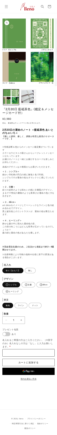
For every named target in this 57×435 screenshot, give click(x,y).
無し (30, 270)
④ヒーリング (12, 291)
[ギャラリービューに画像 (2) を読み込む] (28, 97)
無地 (8, 305)
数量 (6, 313)
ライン (21, 305)
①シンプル (11, 284)
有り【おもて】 (13, 270)
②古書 (28, 284)
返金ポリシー (42, 423)
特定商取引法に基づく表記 (23, 423)
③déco (44, 284)
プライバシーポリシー (36, 418)
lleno (21, 418)
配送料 (10, 123)
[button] (6, 6)
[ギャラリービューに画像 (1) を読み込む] (11, 97)
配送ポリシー (30, 428)
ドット (35, 305)
